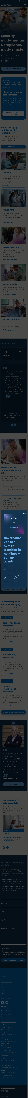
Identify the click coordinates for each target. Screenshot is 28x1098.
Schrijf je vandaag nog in (11, 581)
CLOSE (24, 513)
